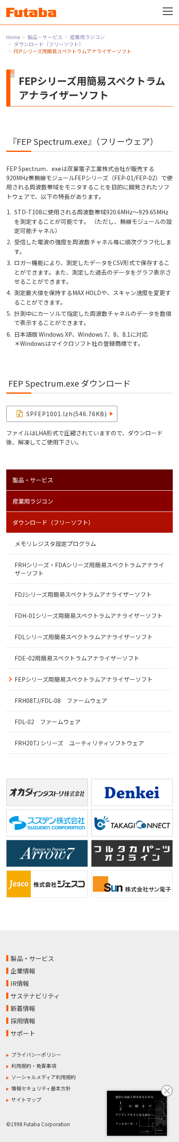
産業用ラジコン (87, 36)
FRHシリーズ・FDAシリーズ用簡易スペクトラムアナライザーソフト (89, 569)
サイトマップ (26, 1099)
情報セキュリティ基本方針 (41, 1088)
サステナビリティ (35, 995)
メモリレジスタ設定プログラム (55, 543)
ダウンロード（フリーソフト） (49, 43)
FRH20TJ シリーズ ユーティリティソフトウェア (79, 743)
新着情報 (22, 1008)
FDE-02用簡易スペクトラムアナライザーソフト (77, 658)
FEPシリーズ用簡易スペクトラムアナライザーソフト (84, 679)
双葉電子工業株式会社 (31, 12)
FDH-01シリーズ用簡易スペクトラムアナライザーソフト (89, 615)
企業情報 (22, 970)
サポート (22, 1033)
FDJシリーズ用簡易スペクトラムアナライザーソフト (83, 594)
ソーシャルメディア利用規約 (43, 1076)
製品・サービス (44, 36)
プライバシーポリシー (36, 1054)
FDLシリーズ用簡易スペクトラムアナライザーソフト (84, 637)
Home (13, 36)
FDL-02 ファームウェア (48, 721)
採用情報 (22, 1020)
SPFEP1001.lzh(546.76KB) (66, 414)
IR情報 (19, 983)
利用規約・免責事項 (33, 1065)
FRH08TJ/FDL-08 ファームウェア (61, 700)
